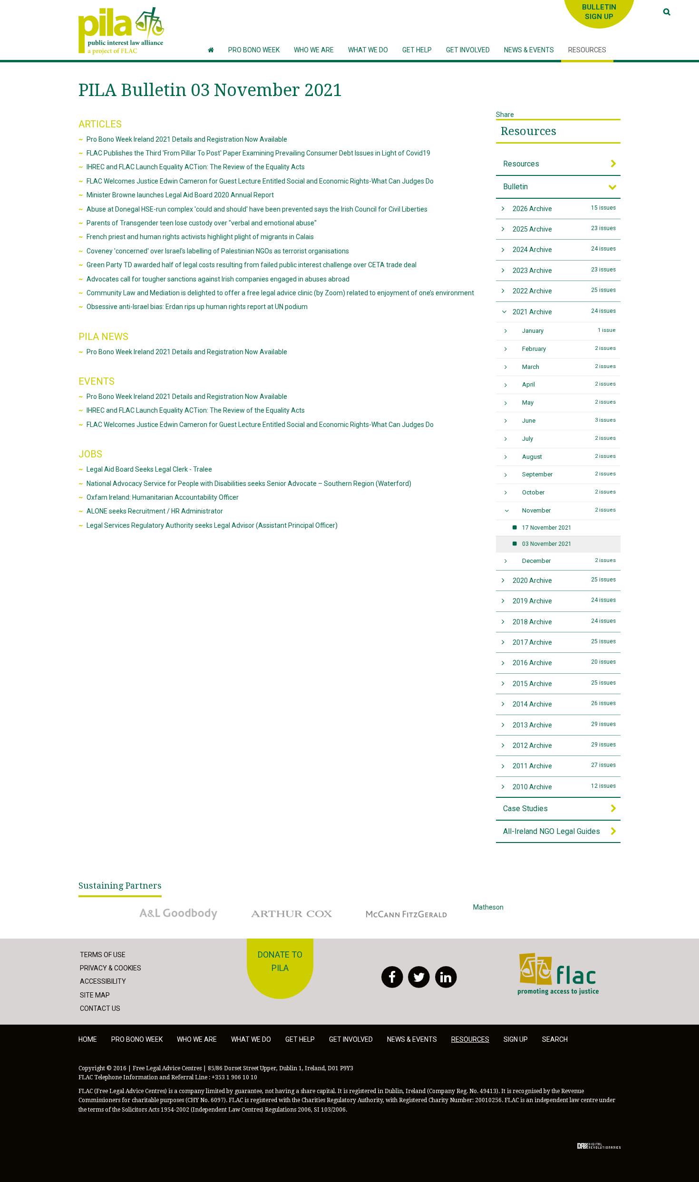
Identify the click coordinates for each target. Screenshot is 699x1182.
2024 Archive (564, 249)
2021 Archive (564, 312)
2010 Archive (564, 787)
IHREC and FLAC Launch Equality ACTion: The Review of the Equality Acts (196, 167)
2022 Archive (564, 291)
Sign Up (516, 1039)
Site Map (95, 995)
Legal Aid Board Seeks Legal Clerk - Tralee (149, 469)
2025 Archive (564, 229)
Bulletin (515, 186)
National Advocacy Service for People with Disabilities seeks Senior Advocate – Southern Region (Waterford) (249, 483)
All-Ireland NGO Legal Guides (551, 831)
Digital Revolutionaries (599, 1146)
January (569, 330)
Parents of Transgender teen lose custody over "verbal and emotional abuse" (202, 223)
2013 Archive (564, 725)
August (569, 456)
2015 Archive (564, 683)
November (569, 510)
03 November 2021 (547, 544)
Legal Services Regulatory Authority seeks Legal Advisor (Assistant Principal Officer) (212, 525)
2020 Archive (564, 580)
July (569, 438)
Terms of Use (103, 955)
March (569, 366)
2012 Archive (564, 745)
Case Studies (525, 808)
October (569, 492)
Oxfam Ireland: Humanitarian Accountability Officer (163, 497)
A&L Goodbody (153, 907)
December (569, 560)
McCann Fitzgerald (387, 907)
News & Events (412, 1039)
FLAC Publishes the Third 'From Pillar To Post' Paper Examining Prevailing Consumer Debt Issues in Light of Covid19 (258, 153)
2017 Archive (564, 642)
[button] (314, 50)
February (569, 348)
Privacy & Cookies (110, 968)
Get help (300, 1039)
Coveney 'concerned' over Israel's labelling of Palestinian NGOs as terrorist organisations (218, 251)
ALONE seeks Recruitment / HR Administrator (155, 511)
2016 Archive (564, 663)
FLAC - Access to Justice (555, 958)
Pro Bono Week (137, 1039)
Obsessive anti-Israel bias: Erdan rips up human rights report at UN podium (197, 306)
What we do (251, 1039)
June (569, 420)
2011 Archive (564, 766)
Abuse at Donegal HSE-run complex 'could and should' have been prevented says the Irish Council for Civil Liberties (257, 209)
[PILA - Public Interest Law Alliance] (121, 31)
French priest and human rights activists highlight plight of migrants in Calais (200, 237)
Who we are (197, 1039)
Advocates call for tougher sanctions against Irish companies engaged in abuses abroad (218, 279)
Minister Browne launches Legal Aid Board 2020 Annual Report (180, 195)
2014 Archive (564, 704)
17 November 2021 (547, 527)
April (569, 384)
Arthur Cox (261, 907)
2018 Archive (564, 622)
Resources (528, 131)
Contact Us (100, 1008)
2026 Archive (564, 208)
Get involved (351, 1039)
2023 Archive (564, 270)
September (569, 474)
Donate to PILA (280, 961)
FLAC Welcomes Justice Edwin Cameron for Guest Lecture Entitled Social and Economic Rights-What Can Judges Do (260, 181)
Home (87, 1039)
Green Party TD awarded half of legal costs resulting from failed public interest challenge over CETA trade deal (252, 265)
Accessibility (103, 981)
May (569, 402)
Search (555, 1039)
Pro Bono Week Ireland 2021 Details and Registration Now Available (187, 139)
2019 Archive (564, 601)
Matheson (488, 907)
